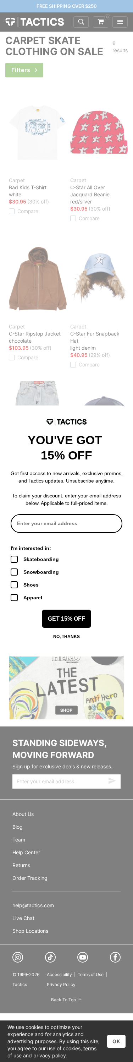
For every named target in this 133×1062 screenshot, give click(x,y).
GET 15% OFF (66, 619)
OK (116, 1041)
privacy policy (49, 1055)
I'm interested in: (31, 548)
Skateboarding (41, 559)
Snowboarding (41, 572)
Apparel (32, 597)
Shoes (31, 585)
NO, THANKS (66, 636)
